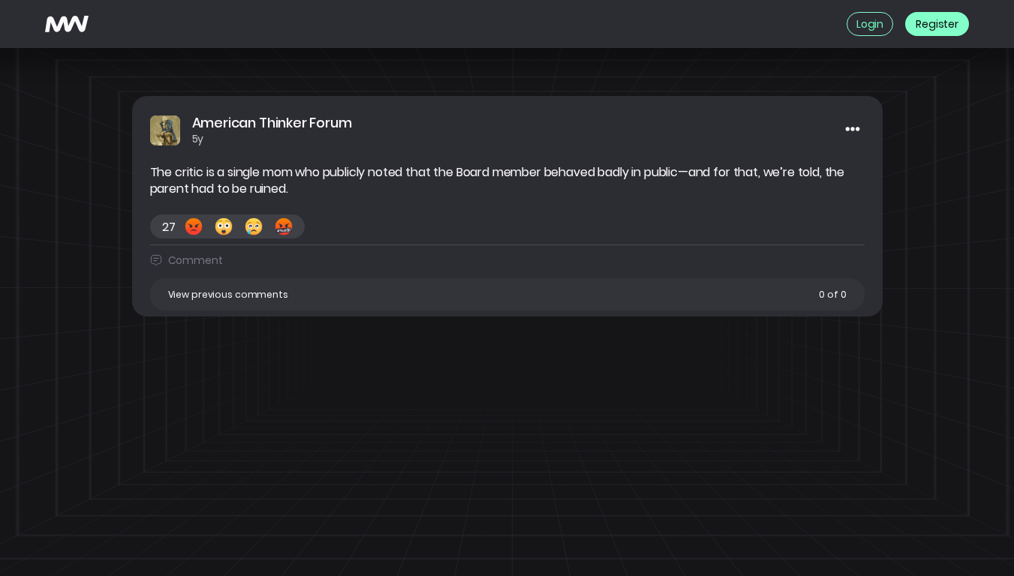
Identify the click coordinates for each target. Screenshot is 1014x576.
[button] (507, 294)
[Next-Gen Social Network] (67, 24)
